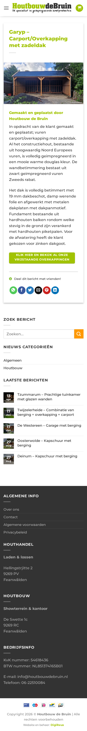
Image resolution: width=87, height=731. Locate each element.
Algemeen (12, 360)
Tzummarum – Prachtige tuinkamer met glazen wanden (49, 396)
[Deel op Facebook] (22, 290)
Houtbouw (12, 368)
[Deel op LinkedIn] (55, 290)
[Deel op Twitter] (30, 290)
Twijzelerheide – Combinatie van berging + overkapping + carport (45, 412)
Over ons (11, 509)
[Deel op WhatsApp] (13, 290)
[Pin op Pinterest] (47, 290)
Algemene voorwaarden (24, 524)
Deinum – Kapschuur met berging (47, 456)
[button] (6, 8)
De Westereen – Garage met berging (49, 425)
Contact (10, 517)
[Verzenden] (79, 333)
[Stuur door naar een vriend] (38, 290)
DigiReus (57, 725)
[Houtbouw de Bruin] (42, 8)
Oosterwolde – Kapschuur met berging (44, 442)
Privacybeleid (15, 532)
